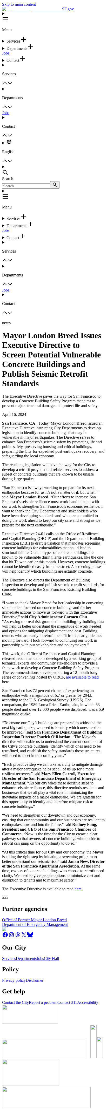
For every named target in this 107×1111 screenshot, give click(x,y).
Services (9, 958)
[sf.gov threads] (18, 936)
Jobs (5, 53)
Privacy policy (14, 980)
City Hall (51, 958)
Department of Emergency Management (35, 924)
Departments (26, 958)
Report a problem (43, 1002)
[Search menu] (53, 171)
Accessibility (87, 1002)
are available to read (82, 677)
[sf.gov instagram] (11, 936)
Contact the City (15, 1002)
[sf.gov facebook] (5, 936)
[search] (54, 185)
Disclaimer (34, 980)
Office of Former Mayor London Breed (34, 920)
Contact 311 (67, 1002)
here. (79, 889)
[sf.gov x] (24, 936)
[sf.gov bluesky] (30, 936)
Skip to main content (19, 4)
